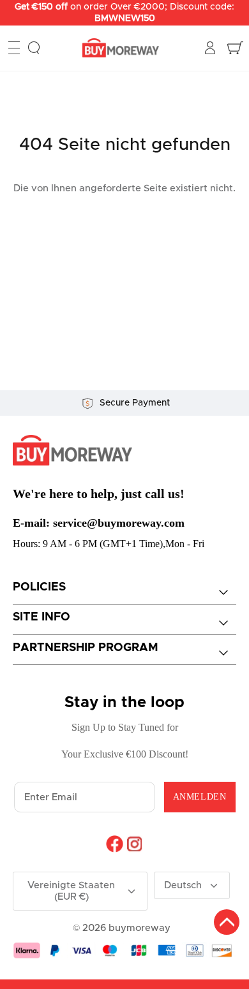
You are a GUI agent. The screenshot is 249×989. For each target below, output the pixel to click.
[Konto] (211, 47)
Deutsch (183, 885)
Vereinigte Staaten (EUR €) (71, 891)
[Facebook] (114, 844)
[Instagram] (134, 844)
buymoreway (139, 928)
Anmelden (199, 797)
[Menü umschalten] (14, 48)
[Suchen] (34, 47)
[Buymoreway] (120, 48)
